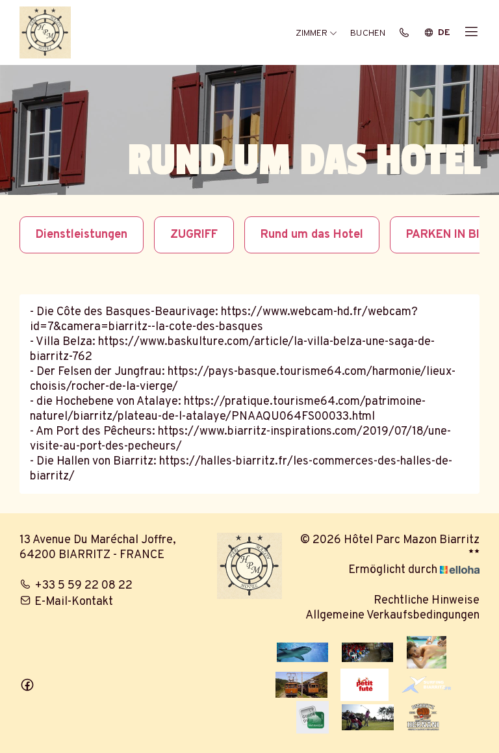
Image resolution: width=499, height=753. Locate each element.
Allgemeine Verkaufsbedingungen (392, 615)
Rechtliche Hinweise (427, 600)
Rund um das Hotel (312, 234)
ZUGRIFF (194, 234)
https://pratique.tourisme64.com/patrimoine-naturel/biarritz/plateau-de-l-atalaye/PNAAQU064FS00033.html (228, 409)
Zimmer (313, 33)
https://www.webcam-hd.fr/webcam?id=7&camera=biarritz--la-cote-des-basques (224, 320)
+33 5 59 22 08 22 (83, 585)
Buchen (367, 33)
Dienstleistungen (81, 234)
